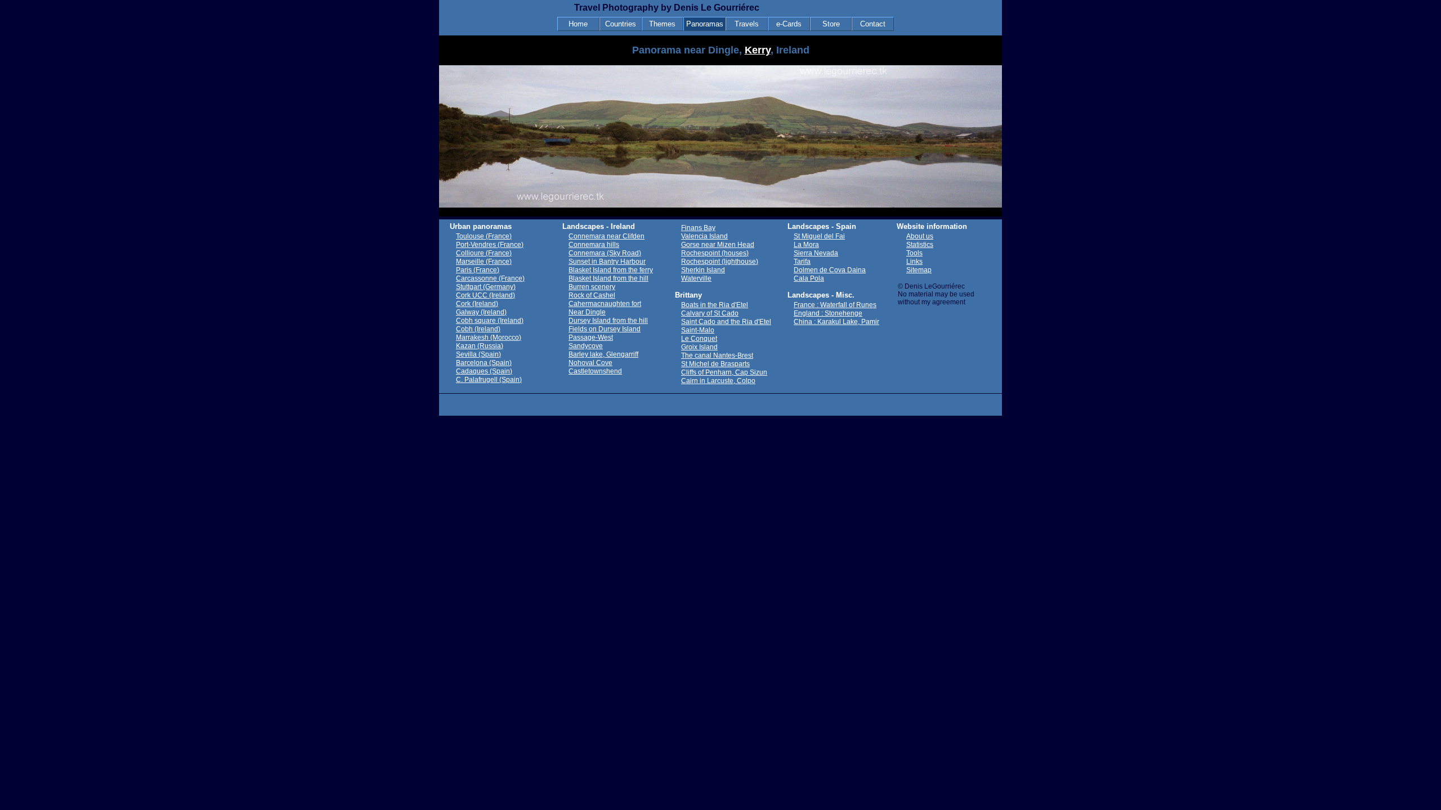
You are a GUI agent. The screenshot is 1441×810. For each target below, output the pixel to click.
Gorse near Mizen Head (717, 245)
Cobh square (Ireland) (489, 321)
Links (914, 262)
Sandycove (586, 346)
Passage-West (591, 337)
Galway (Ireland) (481, 312)
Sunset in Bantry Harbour (607, 262)
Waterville (696, 278)
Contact (872, 24)
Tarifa (802, 262)
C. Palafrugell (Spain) (489, 380)
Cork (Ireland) (477, 304)
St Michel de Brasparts (715, 364)
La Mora (806, 245)
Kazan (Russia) (479, 346)
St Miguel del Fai (819, 236)
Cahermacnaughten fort (605, 304)
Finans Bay (698, 228)
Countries (620, 24)
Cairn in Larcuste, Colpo (718, 381)
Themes (662, 24)
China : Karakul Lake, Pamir (836, 322)
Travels (747, 24)
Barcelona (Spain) (484, 363)
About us (919, 236)
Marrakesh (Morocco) (488, 337)
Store (831, 24)
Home (578, 24)
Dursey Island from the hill (608, 321)
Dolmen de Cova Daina (830, 270)
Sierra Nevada (816, 253)
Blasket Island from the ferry (611, 270)
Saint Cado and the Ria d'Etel (726, 322)
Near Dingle (587, 312)
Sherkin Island (703, 270)
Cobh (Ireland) (478, 329)
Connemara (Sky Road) (605, 253)
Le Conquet (699, 339)
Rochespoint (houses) (715, 253)
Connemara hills (594, 245)
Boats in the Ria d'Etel (714, 305)
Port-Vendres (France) (489, 245)
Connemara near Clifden (607, 236)
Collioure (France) (484, 253)
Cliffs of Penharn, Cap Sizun (724, 372)
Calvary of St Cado (710, 313)
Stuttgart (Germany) (486, 287)
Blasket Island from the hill (608, 278)
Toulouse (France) (484, 236)
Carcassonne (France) (490, 278)
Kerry (758, 50)
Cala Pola (809, 278)
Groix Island (699, 347)
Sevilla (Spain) (478, 354)
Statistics (919, 245)
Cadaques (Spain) (484, 371)
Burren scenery (592, 287)
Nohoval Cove (590, 363)
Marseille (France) (484, 262)
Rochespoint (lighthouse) (719, 262)
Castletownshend (595, 371)
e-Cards (789, 24)
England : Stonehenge (828, 313)
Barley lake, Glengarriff (603, 354)
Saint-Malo (697, 330)
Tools (914, 253)
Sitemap (919, 270)
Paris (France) (477, 270)
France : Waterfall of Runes (835, 305)
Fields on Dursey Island (605, 329)
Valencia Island (704, 236)
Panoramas (704, 24)
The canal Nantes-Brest (717, 355)
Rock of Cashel (592, 295)
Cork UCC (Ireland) (485, 295)
